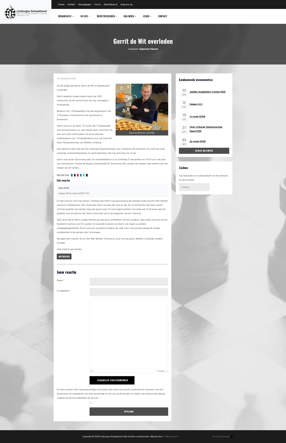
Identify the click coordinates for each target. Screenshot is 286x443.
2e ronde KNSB (198, 141)
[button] (69, 16)
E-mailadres (64, 290)
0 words (161, 371)
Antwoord (64, 256)
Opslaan (128, 411)
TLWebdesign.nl (170, 436)
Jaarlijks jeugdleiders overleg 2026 (208, 92)
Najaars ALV (196, 104)
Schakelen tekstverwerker (112, 380)
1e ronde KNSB (197, 116)
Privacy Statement (221, 436)
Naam (60, 280)
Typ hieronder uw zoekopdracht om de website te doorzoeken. (203, 177)
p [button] (91, 371)
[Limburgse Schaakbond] (25, 12)
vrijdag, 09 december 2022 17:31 (73, 193)
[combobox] (194, 187)
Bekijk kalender (204, 150)
